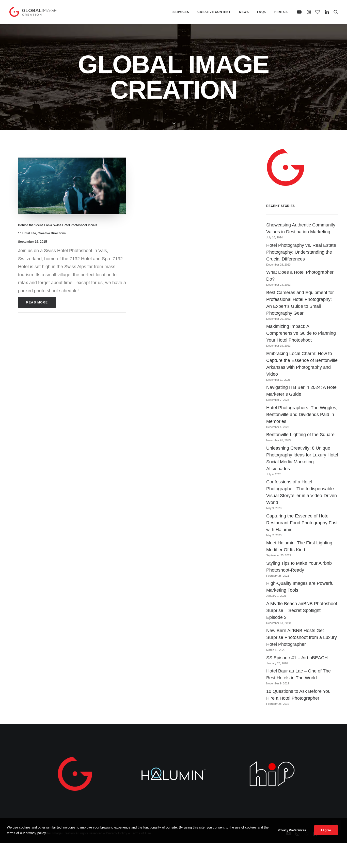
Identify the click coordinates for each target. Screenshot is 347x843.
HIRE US (281, 12)
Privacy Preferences (292, 830)
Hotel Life (29, 233)
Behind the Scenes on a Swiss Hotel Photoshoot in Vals (57, 225)
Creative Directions (52, 233)
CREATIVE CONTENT (214, 12)
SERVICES (180, 12)
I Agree (326, 830)
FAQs (261, 12)
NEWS (244, 12)
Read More (37, 302)
